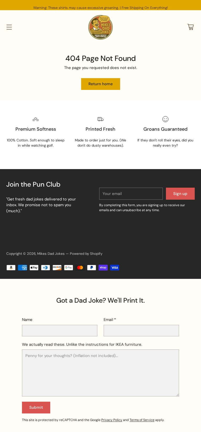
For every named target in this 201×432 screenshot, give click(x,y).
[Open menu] (9, 27)
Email (110, 319)
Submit (36, 407)
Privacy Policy (111, 420)
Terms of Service (142, 420)
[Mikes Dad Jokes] (100, 27)
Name (27, 319)
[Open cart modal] (190, 27)
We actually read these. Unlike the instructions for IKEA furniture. (82, 344)
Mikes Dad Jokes (51, 253)
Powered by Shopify (86, 253)
